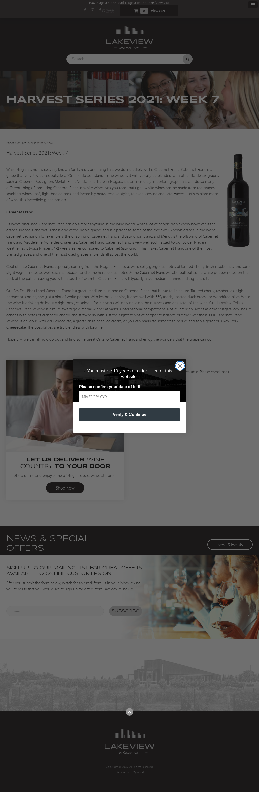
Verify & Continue (129, 414)
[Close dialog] (180, 365)
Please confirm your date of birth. (111, 387)
